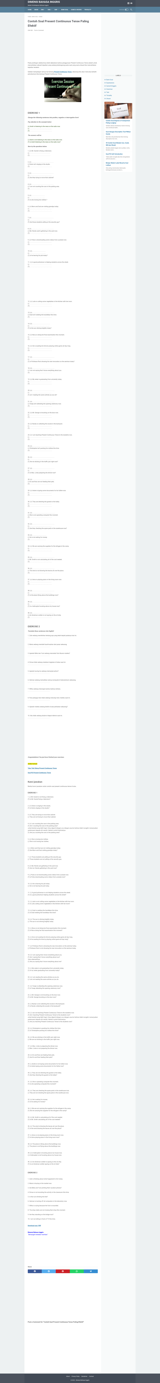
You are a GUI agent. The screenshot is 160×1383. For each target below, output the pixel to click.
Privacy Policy (76, 1376)
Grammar (109, 89)
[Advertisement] (63, 47)
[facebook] (35, 1271)
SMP (55, 9)
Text (107, 92)
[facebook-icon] (128, 3)
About (68, 1376)
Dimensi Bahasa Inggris (44, 1)
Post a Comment (39, 30)
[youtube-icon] (131, 3)
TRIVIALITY (87, 9)
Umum (108, 98)
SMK (42, 9)
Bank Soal (109, 80)
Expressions (110, 83)
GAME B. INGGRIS (76, 9)
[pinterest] (63, 1271)
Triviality (109, 95)
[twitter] (49, 1271)
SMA (49, 9)
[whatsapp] (77, 1271)
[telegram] (91, 1271)
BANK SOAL (64, 9)
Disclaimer (84, 1376)
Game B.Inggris (111, 86)
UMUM (36, 9)
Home (29, 9)
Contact (91, 1376)
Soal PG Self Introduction (114, 154)
